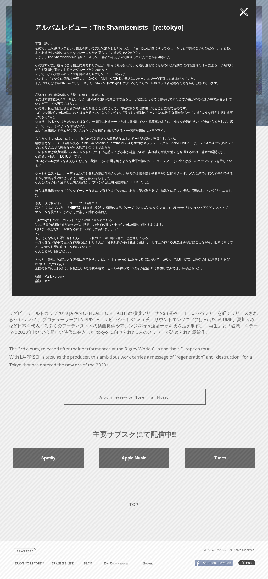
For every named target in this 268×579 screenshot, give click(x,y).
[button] (244, 12)
